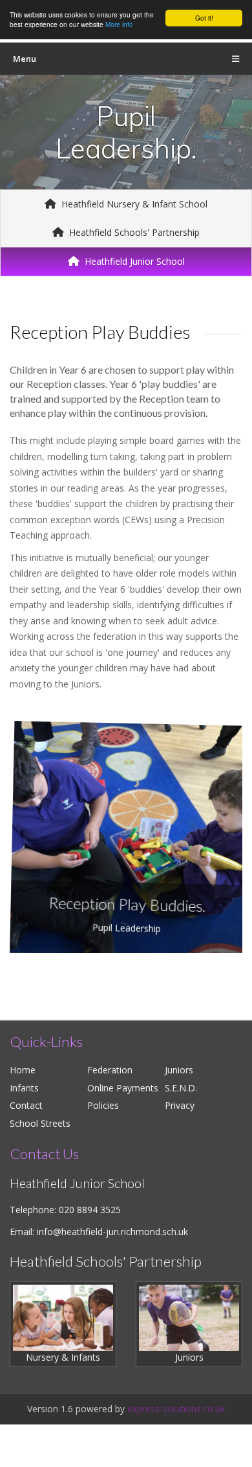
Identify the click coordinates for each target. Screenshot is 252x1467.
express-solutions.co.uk (176, 1409)
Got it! (204, 18)
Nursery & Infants (63, 1357)
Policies (103, 1105)
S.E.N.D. (181, 1088)
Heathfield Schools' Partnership (133, 232)
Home (23, 1070)
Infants (24, 1088)
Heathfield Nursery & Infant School (133, 204)
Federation (109, 1070)
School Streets (40, 1123)
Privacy (179, 1105)
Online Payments (122, 1088)
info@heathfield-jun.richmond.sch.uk (112, 1231)
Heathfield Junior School (133, 261)
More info (119, 24)
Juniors (179, 1070)
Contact (26, 1105)
